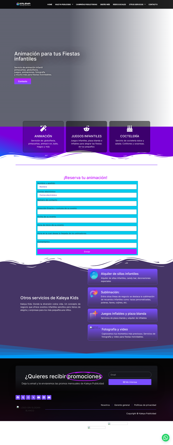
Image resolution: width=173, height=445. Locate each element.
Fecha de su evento (46, 217)
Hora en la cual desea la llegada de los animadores (61, 233)
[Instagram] (28, 397)
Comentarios (43, 242)
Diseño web (105, 4)
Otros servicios (136, 4)
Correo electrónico (46, 192)
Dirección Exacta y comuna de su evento (57, 208)
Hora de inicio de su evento (50, 225)
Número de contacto (47, 200)
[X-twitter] (33, 397)
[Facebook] (18, 397)
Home (49, 4)
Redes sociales (119, 4)
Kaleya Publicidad (63, 4)
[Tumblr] (23, 397)
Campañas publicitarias (86, 4)
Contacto (153, 4)
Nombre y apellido (46, 183)
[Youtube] (38, 397)
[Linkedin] (44, 397)
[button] (165, 437)
